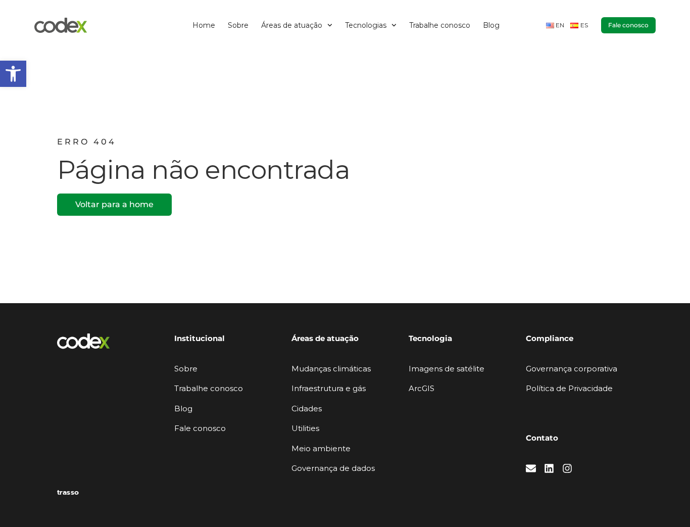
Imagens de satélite (446, 368)
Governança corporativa (571, 368)
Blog (491, 25)
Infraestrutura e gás (328, 388)
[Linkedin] (549, 468)
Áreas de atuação (291, 25)
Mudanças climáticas (331, 368)
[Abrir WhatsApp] (665, 501)
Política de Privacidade (569, 388)
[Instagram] (567, 468)
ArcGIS (421, 388)
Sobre (238, 25)
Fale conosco (200, 428)
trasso (68, 492)
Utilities (305, 428)
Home (203, 25)
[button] (13, 74)
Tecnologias (365, 25)
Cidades (306, 408)
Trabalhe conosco (439, 25)
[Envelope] (531, 468)
